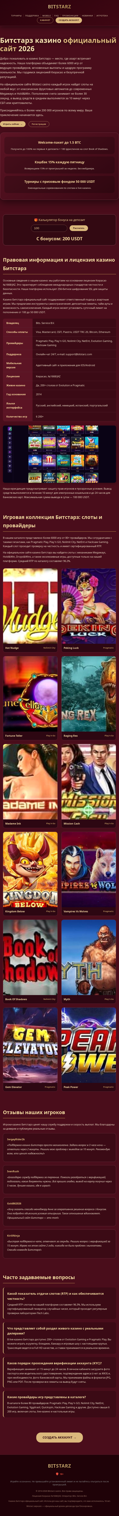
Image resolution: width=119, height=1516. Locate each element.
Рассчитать (78, 228)
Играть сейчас (12, 124)
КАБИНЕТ (45, 20)
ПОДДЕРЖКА (32, 15)
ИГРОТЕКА (102, 15)
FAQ (56, 15)
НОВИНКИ (87, 15)
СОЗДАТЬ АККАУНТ (69, 20)
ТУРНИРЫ (16, 15)
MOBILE (46, 15)
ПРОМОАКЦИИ (70, 15)
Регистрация (39, 124)
